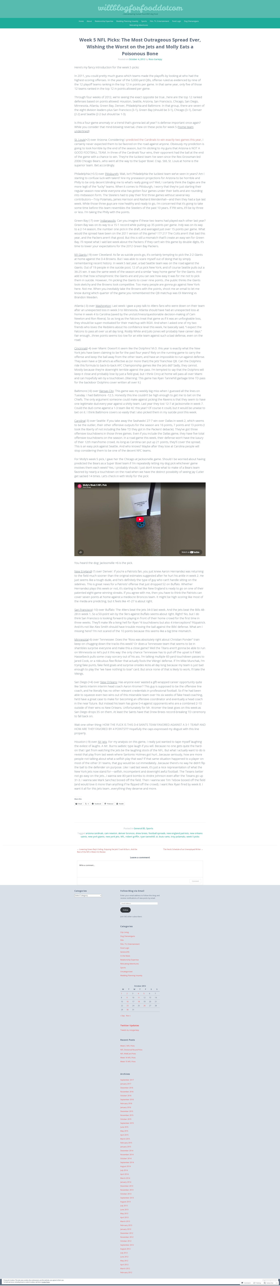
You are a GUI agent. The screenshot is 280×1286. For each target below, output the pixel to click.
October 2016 (125, 1095)
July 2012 (124, 1253)
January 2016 (125, 1107)
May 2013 (124, 1213)
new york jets (112, 836)
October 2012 (125, 1241)
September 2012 (127, 1245)
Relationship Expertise (104, 21)
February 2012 (126, 1272)
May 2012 (124, 1260)
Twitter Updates (129, 1025)
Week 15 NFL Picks (128, 1061)
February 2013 (126, 1225)
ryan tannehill (147, 836)
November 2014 (126, 1154)
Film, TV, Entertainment (159, 21)
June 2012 (124, 1257)
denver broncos (126, 833)
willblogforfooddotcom (140, 7)
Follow (125, 910)
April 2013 (124, 1217)
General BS (139, 828)
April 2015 (124, 1135)
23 (128, 1005)
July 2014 (124, 1170)
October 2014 (125, 1158)
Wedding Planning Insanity (127, 21)
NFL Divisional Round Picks (131, 1050)
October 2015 (125, 1119)
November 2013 (126, 1190)
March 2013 (125, 1221)
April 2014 (124, 1174)
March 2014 (125, 1178)
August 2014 (125, 1166)
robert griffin (132, 836)
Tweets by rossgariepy (129, 1030)
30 (128, 1009)
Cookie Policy (45, 1282)
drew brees (141, 833)
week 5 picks (192, 836)
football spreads (157, 833)
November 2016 (126, 1091)
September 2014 (127, 1162)
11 (139, 997)
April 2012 (124, 1264)
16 (128, 1001)
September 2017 (127, 1080)
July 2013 (124, 1205)
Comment (195, 881)
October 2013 (125, 1194)
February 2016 (126, 1103)
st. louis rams (163, 836)
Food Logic (176, 21)
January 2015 (125, 1146)
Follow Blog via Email (132, 890)
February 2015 (126, 1143)
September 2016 (127, 1099)
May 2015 (124, 1131)
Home (81, 21)
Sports (144, 21)
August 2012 (125, 1249)
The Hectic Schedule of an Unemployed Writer (183, 849)
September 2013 (127, 1198)
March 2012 (125, 1268)
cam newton (110, 833)
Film (122, 940)
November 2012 (126, 1237)
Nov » (128, 1015)
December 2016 (126, 1088)
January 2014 (125, 1182)
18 (139, 1001)
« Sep (122, 1015)
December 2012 (126, 1233)
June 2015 (124, 1127)
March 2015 (125, 1139)
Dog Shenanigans (191, 21)
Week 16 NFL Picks (128, 1057)
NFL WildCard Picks (128, 1053)
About (89, 21)
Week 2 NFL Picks (127, 1046)
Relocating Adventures (139, 25)
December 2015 (126, 1111)
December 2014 (126, 1150)
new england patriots (178, 833)
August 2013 (125, 1202)
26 (144, 1005)
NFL (122, 836)
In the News (125, 956)
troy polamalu (178, 836)
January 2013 (125, 1229)
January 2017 (125, 1084)
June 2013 (124, 1209)
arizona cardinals (94, 833)
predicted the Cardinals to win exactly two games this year (163, 140)
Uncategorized (126, 971)
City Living (124, 932)
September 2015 (127, 1123)
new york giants (96, 836)
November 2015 (126, 1115)
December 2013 (126, 1186)
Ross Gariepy (155, 59)
